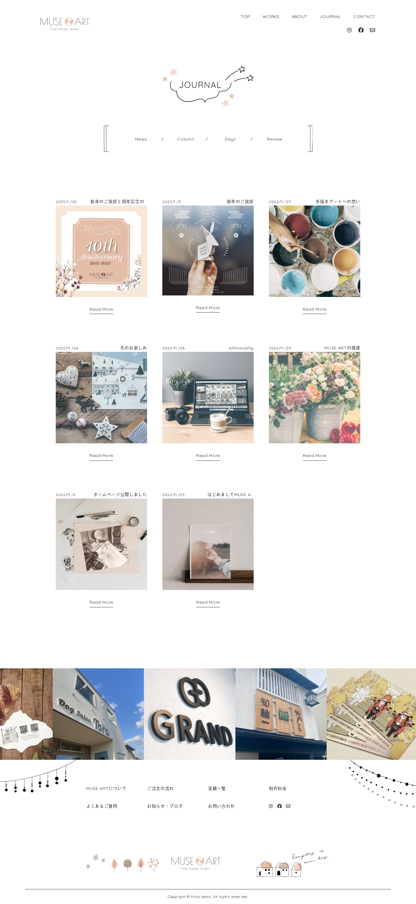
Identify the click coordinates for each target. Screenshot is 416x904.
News (141, 139)
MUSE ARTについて (106, 788)
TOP (245, 16)
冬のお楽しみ (133, 348)
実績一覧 (217, 788)
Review (274, 139)
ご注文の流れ (160, 788)
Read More (101, 309)
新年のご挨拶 (240, 201)
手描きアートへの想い (338, 201)
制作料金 (278, 788)
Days (230, 139)
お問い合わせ (221, 806)
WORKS (271, 16)
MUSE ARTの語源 (342, 348)
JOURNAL (330, 16)
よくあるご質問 (102, 806)
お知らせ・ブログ (165, 806)
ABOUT (300, 16)
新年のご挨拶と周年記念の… (118, 201)
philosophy (241, 348)
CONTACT (364, 16)
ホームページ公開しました (120, 494)
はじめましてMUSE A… (230, 494)
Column (185, 139)
